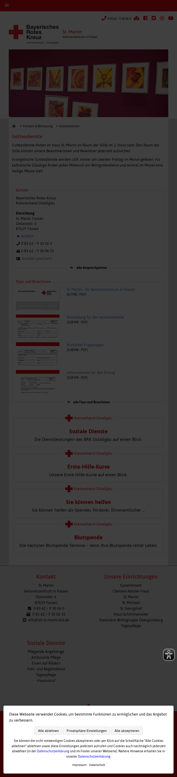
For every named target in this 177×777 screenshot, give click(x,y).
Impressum (79, 765)
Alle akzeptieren (127, 731)
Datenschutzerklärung (53, 751)
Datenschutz (97, 765)
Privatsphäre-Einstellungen (87, 731)
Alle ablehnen (48, 731)
